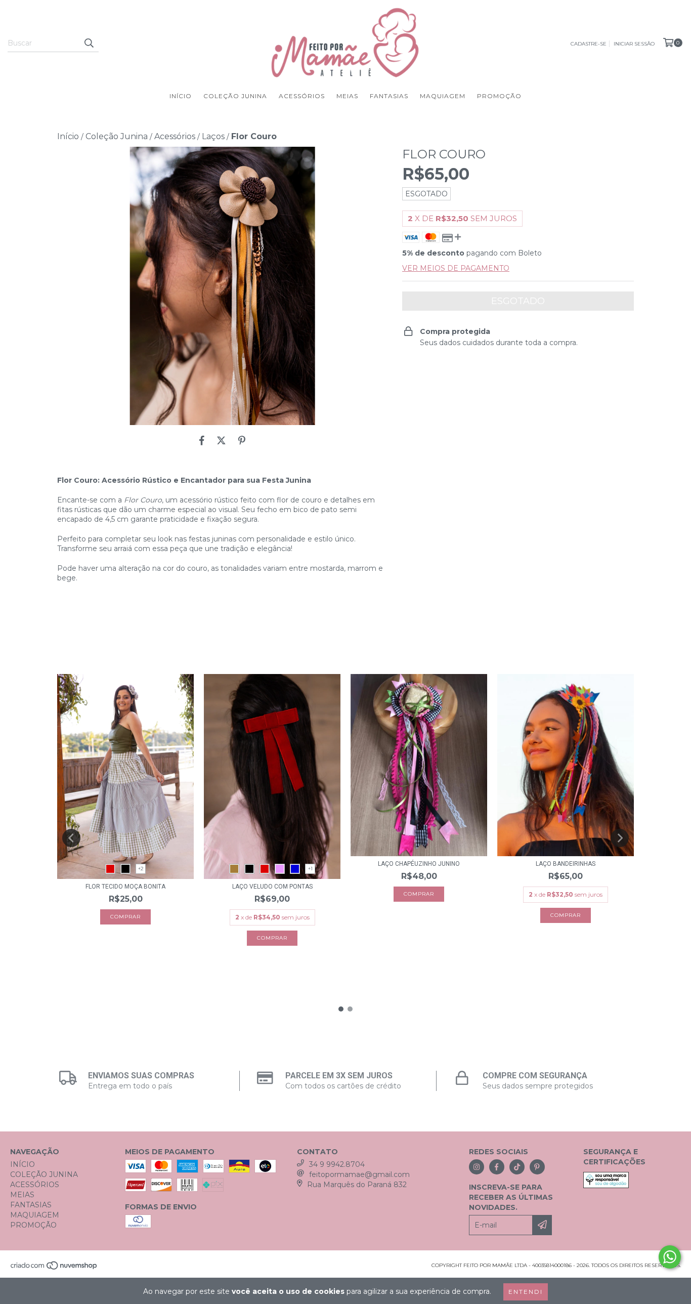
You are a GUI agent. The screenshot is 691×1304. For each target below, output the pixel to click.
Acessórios (174, 136)
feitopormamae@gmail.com (359, 1174)
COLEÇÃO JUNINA (235, 96)
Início (68, 136)
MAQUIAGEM (442, 96)
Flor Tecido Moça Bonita (125, 886)
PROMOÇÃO (499, 96)
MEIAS (347, 96)
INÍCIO (180, 96)
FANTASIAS (389, 96)
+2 (141, 868)
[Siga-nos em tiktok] (517, 1166)
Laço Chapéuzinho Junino (419, 863)
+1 (310, 868)
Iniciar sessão (634, 43)
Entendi (525, 1291)
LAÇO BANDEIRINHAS (565, 863)
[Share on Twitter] (221, 440)
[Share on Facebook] (201, 440)
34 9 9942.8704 (337, 1164)
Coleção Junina (116, 136)
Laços (213, 136)
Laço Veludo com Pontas (272, 886)
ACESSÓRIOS (302, 96)
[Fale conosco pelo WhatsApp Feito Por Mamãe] (670, 1257)
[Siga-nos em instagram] (476, 1166)
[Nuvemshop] (54, 1268)
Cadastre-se (589, 43)
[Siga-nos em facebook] (496, 1166)
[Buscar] (88, 43)
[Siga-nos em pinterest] (537, 1166)
